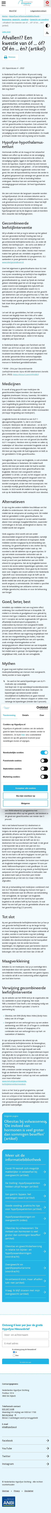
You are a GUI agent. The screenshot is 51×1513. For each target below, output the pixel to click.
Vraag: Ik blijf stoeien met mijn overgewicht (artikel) (22, 1292)
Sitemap (5, 1491)
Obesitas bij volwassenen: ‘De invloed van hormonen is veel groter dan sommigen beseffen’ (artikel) (23, 1233)
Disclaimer (28, 1491)
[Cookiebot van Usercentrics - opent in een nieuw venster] (36, 708)
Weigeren (25, 803)
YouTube (7, 1448)
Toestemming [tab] (9, 715)
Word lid (12, 11)
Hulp (47, 5)
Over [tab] (42, 715)
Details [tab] (25, 715)
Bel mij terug (7, 1415)
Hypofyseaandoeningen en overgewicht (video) (20, 1218)
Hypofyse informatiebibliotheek (24, 16)
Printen (11, 57)
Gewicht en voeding (39, 19)
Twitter (6, 1456)
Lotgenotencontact (38, 11)
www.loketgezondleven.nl (13, 262)
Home (5, 16)
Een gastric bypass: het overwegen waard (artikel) (20, 1196)
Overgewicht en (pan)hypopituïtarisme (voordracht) (17, 1268)
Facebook (7, 1440)
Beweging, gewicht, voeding (15, 19)
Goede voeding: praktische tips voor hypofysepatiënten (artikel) (23, 1207)
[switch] (44, 761)
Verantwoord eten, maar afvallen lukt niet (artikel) (23, 1281)
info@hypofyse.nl (9, 1427)
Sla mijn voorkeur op (25, 796)
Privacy (17, 1491)
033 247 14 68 (8, 1409)
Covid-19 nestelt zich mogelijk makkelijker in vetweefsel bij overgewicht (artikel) (22, 1172)
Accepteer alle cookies (25, 788)
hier (23, 735)
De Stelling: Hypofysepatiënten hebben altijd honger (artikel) (22, 1184)
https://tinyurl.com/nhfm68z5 (26, 374)
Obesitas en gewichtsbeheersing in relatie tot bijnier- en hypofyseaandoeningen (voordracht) (23, 1251)
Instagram (8, 1463)
